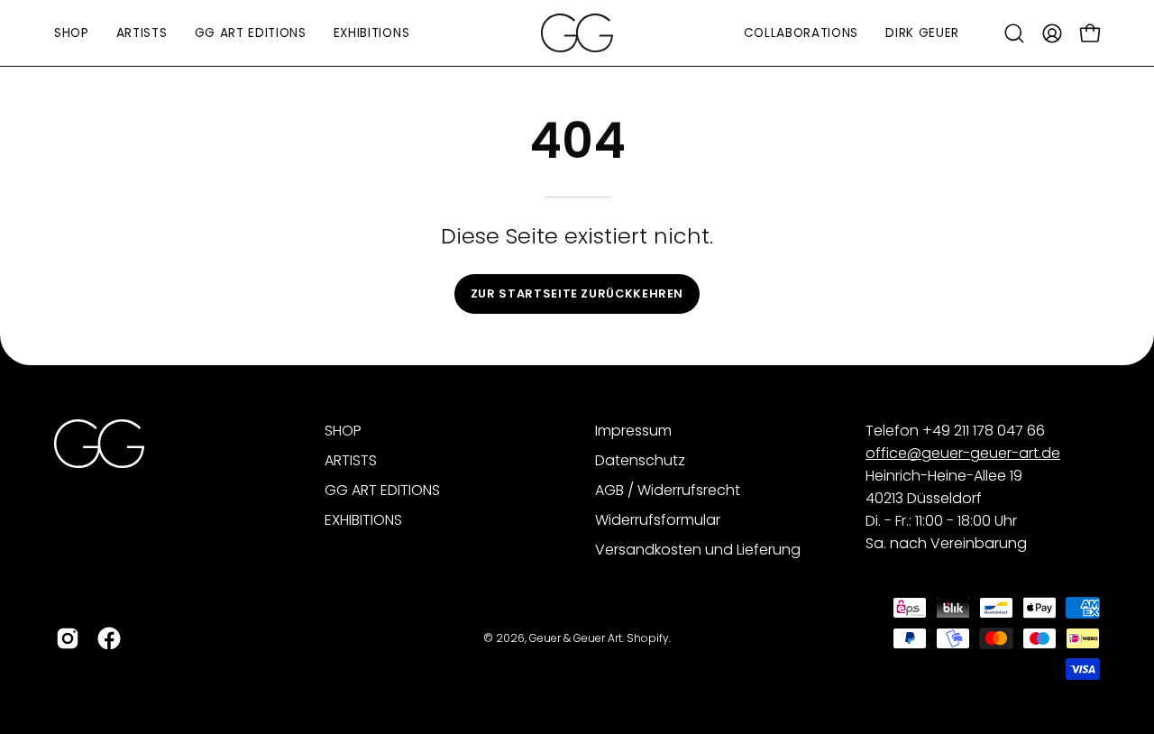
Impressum (633, 430)
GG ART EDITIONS (382, 490)
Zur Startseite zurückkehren (577, 293)
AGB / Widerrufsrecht (667, 490)
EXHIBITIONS (363, 519)
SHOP (343, 430)
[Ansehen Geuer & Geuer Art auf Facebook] (109, 638)
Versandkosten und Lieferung (698, 549)
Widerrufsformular (657, 519)
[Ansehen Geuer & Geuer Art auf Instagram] (67, 638)
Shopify (648, 637)
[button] (1014, 33)
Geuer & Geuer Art (575, 637)
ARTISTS (351, 460)
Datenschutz (640, 460)
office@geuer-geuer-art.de (963, 453)
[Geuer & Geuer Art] (577, 33)
